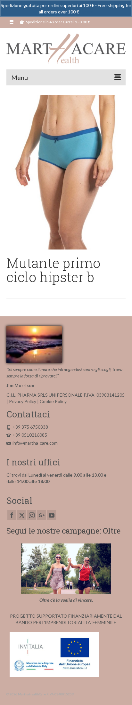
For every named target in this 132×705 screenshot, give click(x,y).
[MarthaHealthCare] (66, 48)
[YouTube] (51, 515)
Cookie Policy (53, 401)
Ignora (86, 11)
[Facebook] (11, 515)
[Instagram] (31, 515)
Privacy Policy (22, 401)
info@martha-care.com (35, 443)
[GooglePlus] (41, 515)
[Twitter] (21, 515)
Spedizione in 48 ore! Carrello (57, 22)
